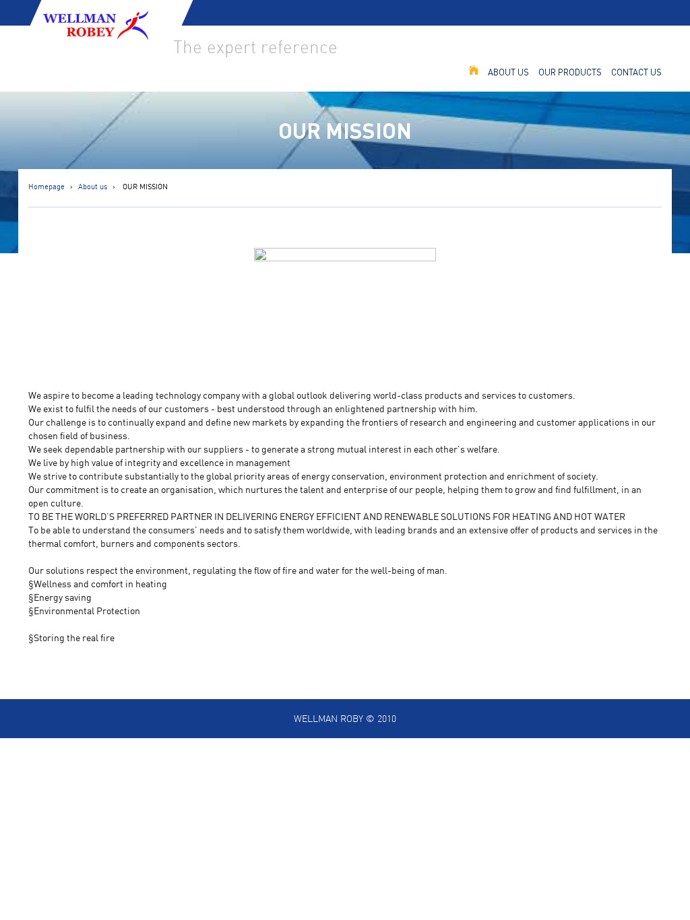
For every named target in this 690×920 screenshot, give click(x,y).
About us (508, 71)
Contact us (636, 71)
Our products (570, 71)
